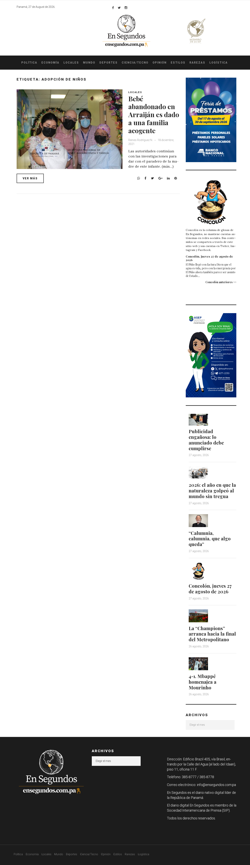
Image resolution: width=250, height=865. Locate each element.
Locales (71, 62)
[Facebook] (113, 7)
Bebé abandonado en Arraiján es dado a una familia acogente (153, 114)
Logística (218, 62)
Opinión (160, 62)
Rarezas (197, 62)
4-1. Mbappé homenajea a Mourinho (202, 682)
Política (29, 62)
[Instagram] (126, 7)
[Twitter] (119, 7)
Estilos (178, 62)
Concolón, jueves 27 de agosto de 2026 (209, 258)
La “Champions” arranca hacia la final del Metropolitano (212, 634)
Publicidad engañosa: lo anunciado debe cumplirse (206, 439)
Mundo (89, 62)
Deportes (108, 62)
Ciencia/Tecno (135, 62)
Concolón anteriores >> (220, 282)
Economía (50, 62)
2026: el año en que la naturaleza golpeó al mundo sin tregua (212, 490)
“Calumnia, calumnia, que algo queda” (210, 538)
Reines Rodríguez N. (140, 140)
